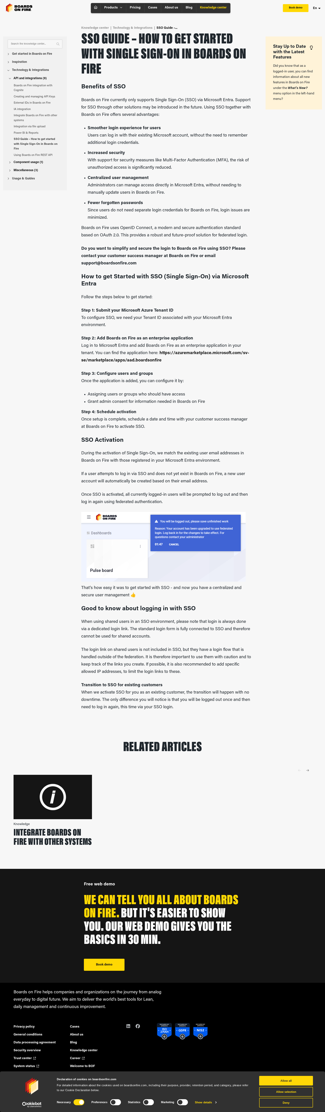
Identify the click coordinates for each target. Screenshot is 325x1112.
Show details (203, 1102)
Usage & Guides (23, 178)
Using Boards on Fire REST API (33, 155)
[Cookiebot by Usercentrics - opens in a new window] (31, 1104)
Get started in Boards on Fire (32, 53)
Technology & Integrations (30, 70)
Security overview (27, 1050)
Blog (189, 7)
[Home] (95, 8)
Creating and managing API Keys (34, 96)
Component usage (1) (28, 162)
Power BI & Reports (26, 133)
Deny (286, 1102)
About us (171, 7)
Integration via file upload (30, 126)
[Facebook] (140, 1027)
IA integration (22, 109)
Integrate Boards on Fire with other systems (35, 118)
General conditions (28, 1034)
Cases (152, 7)
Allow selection (286, 1091)
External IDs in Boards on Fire (32, 103)
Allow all (286, 1080)
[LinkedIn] (130, 1027)
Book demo (295, 7)
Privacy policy (24, 1026)
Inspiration (19, 62)
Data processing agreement (35, 1042)
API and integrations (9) (30, 78)
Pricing (135, 7)
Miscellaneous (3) (26, 170)
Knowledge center (213, 7)
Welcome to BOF (82, 1066)
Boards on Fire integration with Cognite (33, 88)
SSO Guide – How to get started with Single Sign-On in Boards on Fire (36, 144)
